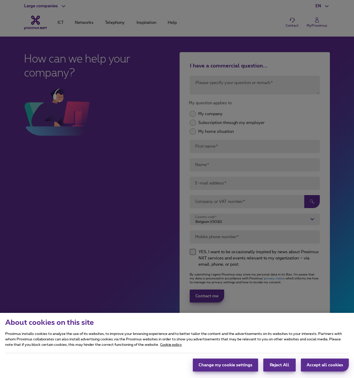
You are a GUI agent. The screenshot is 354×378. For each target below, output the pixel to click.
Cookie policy (171, 345)
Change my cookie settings (225, 365)
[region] (177, 345)
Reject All (279, 365)
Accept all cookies (325, 365)
